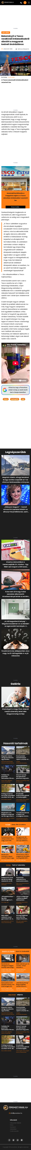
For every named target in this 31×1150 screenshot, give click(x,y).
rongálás (23, 990)
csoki (17, 819)
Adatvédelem (13, 1129)
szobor (22, 988)
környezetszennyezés (21, 763)
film (13, 860)
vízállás (12, 818)
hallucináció (19, 884)
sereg (27, 780)
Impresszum (13, 1127)
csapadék (6, 819)
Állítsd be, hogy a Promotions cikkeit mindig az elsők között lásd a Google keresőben (17, 390)
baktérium (25, 819)
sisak (6, 883)
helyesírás (21, 842)
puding (21, 819)
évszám (6, 842)
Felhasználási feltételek (15, 1123)
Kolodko (18, 988)
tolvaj (2, 780)
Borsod (3, 988)
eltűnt (5, 799)
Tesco (6, 399)
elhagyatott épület (8, 990)
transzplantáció (5, 921)
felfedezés (4, 884)
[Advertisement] (15, 526)
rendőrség (7, 782)
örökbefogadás (20, 922)
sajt (23, 399)
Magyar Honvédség (21, 780)
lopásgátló (14, 399)
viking (2, 883)
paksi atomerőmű (5, 818)
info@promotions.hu (16, 1113)
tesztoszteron (25, 883)
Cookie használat (14, 1131)
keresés (9, 799)
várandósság (7, 922)
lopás (5, 780)
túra (2, 902)
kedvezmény (23, 801)
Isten (17, 883)
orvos (20, 883)
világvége (18, 902)
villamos (3, 763)
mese (5, 860)
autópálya (20, 782)
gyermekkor (24, 921)
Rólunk (11, 1125)
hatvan (3, 782)
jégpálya (10, 780)
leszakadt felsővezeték (7, 761)
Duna (2, 799)
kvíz (2, 842)
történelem (8, 971)
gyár (24, 969)
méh (11, 921)
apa (8, 902)
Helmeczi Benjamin (23, 49)
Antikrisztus (19, 903)
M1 (16, 782)
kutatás (10, 883)
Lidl (17, 818)
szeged (18, 761)
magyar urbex (4, 969)
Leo (19, 990)
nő (12, 921)
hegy (5, 902)
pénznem (23, 860)
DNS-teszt (18, 921)
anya (2, 922)
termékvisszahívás (23, 818)
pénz (20, 860)
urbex (10, 969)
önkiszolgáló (19, 799)
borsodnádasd (20, 971)
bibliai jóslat (24, 902)
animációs (9, 860)
